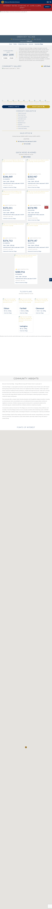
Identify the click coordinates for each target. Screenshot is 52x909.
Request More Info (37, 106)
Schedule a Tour (13, 106)
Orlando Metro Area (22, 44)
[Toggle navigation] (48, 2)
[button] (48, 84)
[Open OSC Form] (50, 279)
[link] (26, 84)
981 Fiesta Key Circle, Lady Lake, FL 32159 (27, 141)
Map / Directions (37, 39)
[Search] (50, 2)
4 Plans (11, 58)
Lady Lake (31, 44)
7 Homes (5, 58)
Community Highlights (25, 111)
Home (10, 44)
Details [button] (47, 6)
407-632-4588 (27, 143)
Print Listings (27, 156)
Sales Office (25, 133)
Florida (15, 44)
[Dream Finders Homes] (10, 2)
